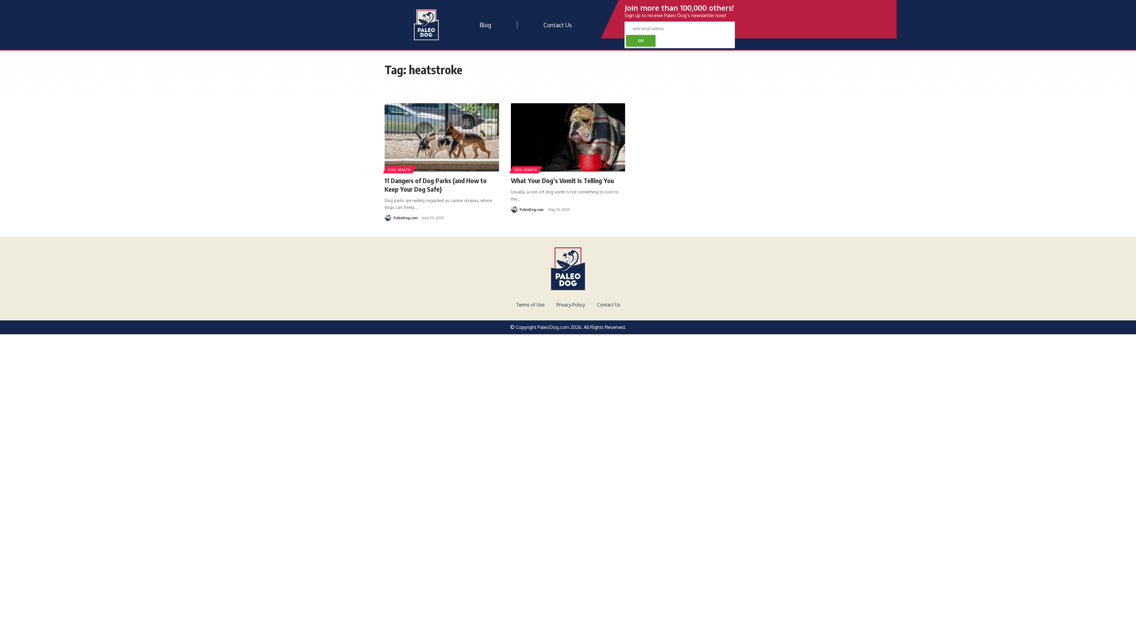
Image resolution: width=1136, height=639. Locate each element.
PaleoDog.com (405, 217)
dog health (399, 170)
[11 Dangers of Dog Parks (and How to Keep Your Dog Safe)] (442, 137)
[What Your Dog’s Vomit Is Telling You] (568, 137)
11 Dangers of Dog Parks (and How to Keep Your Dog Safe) (436, 184)
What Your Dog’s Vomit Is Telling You (562, 180)
